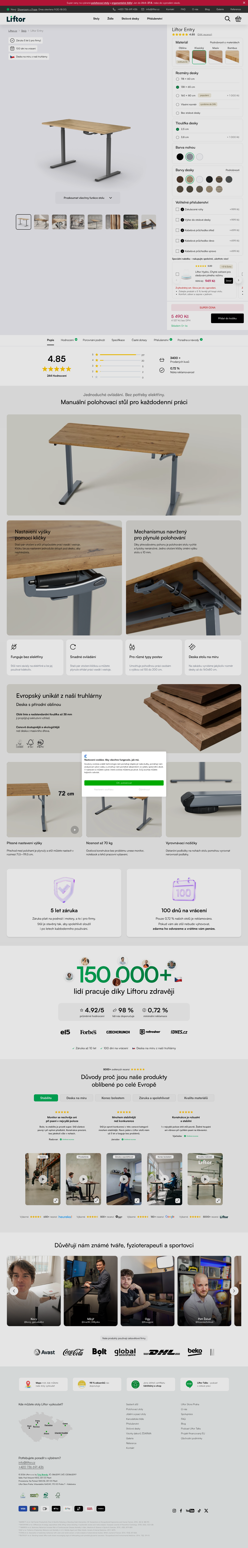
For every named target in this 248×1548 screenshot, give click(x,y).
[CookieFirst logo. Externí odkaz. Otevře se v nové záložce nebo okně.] (85, 756)
